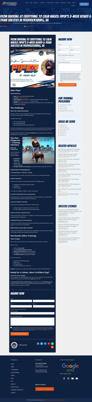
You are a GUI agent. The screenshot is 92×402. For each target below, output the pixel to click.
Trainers (57, 2)
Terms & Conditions (39, 330)
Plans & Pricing (15, 372)
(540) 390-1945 (43, 370)
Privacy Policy (48, 330)
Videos (73, 2)
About (31, 2)
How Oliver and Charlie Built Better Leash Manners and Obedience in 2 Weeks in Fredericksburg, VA (68, 226)
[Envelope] (77, 378)
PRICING (69, 2)
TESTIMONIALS (63, 2)
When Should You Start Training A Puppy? (68, 194)
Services (35, 2)
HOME (27, 2)
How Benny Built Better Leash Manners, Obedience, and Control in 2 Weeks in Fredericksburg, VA (68, 233)
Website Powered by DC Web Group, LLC (55, 400)
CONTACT (73, 5)
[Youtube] (72, 378)
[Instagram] (68, 378)
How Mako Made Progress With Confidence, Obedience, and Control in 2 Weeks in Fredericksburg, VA (69, 219)
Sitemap (13, 392)
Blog (12, 378)
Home (1, 23)
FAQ (12, 381)
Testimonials (14, 369)
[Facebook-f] (64, 378)
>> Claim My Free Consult (19, 334)
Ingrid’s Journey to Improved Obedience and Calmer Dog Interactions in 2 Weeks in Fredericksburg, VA (69, 239)
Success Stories (50, 2)
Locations (42, 2)
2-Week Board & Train (24, 101)
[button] (38, 343)
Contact (13, 384)
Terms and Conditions (17, 389)
